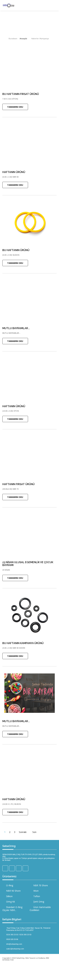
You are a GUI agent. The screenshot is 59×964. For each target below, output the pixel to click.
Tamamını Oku (15, 106)
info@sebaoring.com (14, 944)
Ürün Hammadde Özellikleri (40, 909)
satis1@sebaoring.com (15, 949)
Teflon (36, 896)
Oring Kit (10, 901)
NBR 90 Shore (13, 890)
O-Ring (9, 885)
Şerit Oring (38, 901)
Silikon (9, 896)
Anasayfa (23, 38)
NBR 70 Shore (40, 885)
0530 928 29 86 (12, 939)
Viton (36, 890)
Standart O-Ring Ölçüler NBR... (12, 909)
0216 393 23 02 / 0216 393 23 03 (18, 934)
